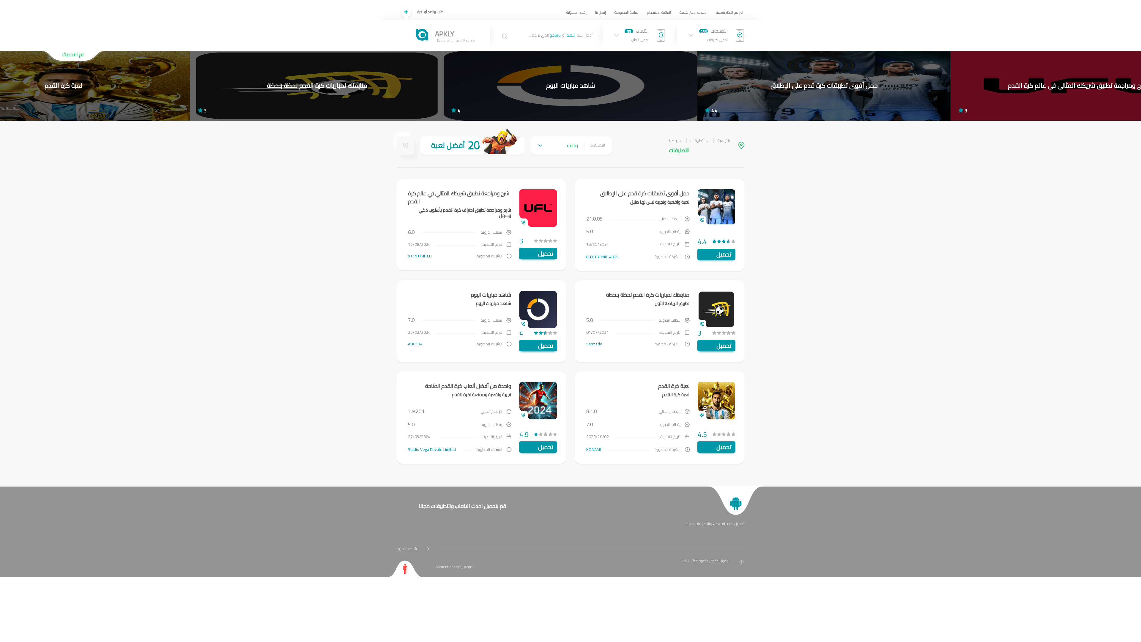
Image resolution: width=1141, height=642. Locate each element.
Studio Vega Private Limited (432, 449)
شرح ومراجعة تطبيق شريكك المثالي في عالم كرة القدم (458, 197)
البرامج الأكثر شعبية (729, 12)
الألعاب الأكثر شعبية (693, 12)
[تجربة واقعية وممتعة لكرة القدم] (538, 400)
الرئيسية (723, 140)
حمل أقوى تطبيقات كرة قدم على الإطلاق (644, 193)
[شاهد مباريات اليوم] (816, 86)
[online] (405, 145)
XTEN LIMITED (420, 256)
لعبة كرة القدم (673, 386)
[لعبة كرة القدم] (309, 86)
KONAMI (593, 449)
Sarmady (594, 344)
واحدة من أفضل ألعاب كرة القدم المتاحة (468, 386)
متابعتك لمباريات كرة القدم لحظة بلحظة (647, 295)
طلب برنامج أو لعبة (430, 11)
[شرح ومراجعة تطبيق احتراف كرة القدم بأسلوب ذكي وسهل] (538, 207)
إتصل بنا (600, 12)
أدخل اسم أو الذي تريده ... (560, 35)
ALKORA (415, 344)
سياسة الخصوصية (626, 12)
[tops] (472, 145)
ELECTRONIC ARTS (602, 257)
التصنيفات (597, 145)
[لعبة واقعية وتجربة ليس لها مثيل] (716, 206)
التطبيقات (697, 140)
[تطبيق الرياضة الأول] (562, 86)
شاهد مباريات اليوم (491, 295)
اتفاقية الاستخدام (659, 12)
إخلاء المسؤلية (576, 12)
